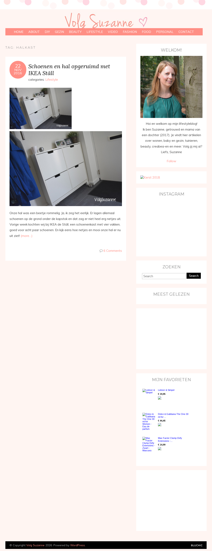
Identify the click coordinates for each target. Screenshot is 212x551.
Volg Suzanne (35, 545)
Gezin (59, 32)
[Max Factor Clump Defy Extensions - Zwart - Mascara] (149, 444)
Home (18, 32)
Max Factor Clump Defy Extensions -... (170, 439)
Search (194, 275)
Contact (186, 32)
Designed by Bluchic (196, 545)
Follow (171, 161)
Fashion (130, 32)
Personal (164, 32)
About (34, 32)
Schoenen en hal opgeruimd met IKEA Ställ (69, 69)
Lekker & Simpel (166, 390)
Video (113, 32)
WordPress (77, 545)
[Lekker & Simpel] (149, 397)
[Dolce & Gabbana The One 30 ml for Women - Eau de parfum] (149, 421)
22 (17, 66)
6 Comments (113, 251)
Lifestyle (95, 32)
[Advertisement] (166, 338)
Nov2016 (18, 71)
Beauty (75, 32)
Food (146, 32)
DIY (47, 32)
